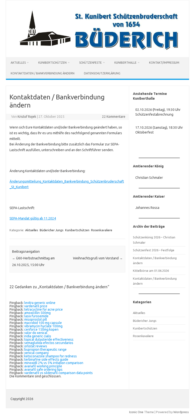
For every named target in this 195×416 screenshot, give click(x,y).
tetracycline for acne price (43, 309)
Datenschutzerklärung (102, 73)
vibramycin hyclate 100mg (43, 326)
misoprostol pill (35, 319)
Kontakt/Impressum (164, 62)
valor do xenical (35, 333)
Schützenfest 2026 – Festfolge (153, 250)
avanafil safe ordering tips (43, 369)
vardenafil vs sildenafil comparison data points (58, 373)
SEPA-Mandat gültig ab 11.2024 (33, 218)
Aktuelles (18, 62)
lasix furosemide (36, 316)
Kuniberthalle (125, 62)
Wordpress (181, 412)
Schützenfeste (90, 62)
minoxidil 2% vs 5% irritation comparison (53, 363)
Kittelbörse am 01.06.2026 (151, 270)
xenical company (36, 353)
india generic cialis (37, 336)
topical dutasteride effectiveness (48, 339)
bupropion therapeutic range (45, 349)
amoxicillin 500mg (37, 313)
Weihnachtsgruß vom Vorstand (98, 258)
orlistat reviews (35, 346)
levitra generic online (39, 303)
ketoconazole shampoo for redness (50, 356)
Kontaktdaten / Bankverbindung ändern (42, 73)
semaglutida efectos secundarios (48, 343)
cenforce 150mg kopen (41, 329)
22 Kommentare (113, 116)
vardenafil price (35, 306)
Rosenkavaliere (101, 230)
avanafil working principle (43, 366)
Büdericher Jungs (51, 230)
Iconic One (136, 412)
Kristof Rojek (27, 116)
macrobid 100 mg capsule (43, 323)
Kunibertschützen (52, 62)
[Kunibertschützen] (97, 49)
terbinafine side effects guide (46, 359)
